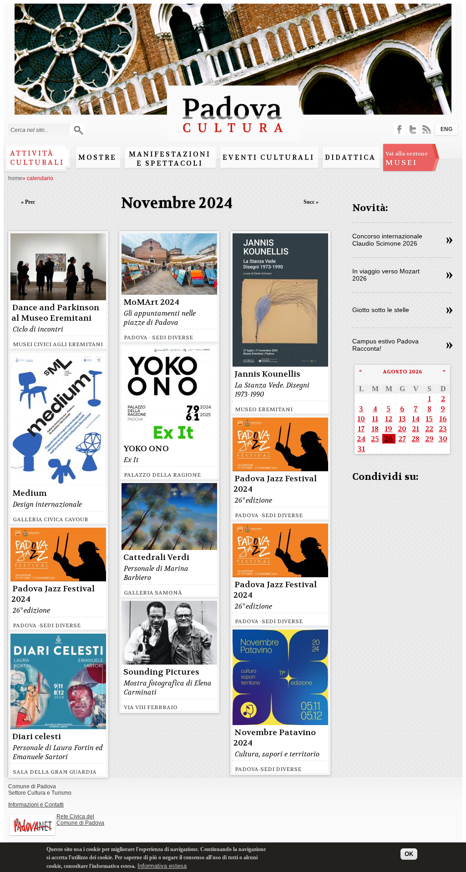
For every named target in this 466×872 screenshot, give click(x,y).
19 (388, 428)
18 (375, 428)
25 (375, 439)
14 (416, 418)
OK (409, 854)
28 (415, 439)
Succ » (311, 202)
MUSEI (406, 158)
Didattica (350, 157)
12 (388, 418)
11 (375, 418)
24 (361, 439)
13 (402, 418)
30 (443, 439)
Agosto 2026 (402, 371)
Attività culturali (37, 158)
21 (415, 428)
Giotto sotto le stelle (380, 309)
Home (15, 178)
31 (361, 449)
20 (402, 428)
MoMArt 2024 (151, 302)
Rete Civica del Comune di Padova (80, 819)
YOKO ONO (146, 449)
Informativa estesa (162, 865)
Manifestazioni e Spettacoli (170, 159)
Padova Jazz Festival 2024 (275, 484)
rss (426, 129)
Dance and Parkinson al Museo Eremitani (55, 312)
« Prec (28, 202)
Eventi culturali (268, 157)
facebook (399, 129)
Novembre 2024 (177, 203)
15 (429, 418)
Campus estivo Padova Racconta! (385, 345)
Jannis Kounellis (267, 374)
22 (429, 428)
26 (388, 439)
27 (402, 439)
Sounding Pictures (161, 672)
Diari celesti (36, 736)
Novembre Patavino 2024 (274, 737)
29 (429, 439)
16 (443, 418)
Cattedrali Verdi (156, 557)
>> (449, 240)
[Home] (233, 137)
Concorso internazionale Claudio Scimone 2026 (387, 239)
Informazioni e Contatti (36, 804)
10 (361, 418)
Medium (29, 493)
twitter (413, 129)
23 (443, 428)
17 (361, 428)
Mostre (97, 157)
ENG (446, 129)
